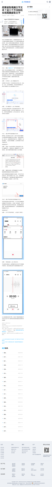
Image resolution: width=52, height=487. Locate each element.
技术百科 (2, 456)
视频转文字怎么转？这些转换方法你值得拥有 (5, 414)
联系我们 (34, 450)
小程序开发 (33, 475)
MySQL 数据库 (33, 470)
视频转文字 (10, 68)
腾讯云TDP (24, 452)
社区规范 (34, 447)
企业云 (32, 468)
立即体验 (21, 21)
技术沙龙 (2, 450)
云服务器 (23, 463)
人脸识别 (13, 468)
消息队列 (42, 463)
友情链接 (34, 452)
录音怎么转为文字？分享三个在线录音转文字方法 (5, 406)
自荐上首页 (13, 450)
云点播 (13, 475)
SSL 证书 (42, 470)
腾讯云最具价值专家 (25, 447)
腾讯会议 (23, 468)
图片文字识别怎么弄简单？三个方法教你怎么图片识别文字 (5, 361)
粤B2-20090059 (29, 483)
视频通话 (13, 470)
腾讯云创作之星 (25, 450)
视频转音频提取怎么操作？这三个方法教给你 (5, 377)
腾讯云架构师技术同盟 (26, 449)
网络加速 (13, 464)
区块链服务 (33, 463)
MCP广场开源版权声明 (37, 454)
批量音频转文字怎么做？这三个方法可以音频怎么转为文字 (5, 365)
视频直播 (13, 466)
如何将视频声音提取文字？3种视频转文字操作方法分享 (5, 426)
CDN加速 (42, 468)
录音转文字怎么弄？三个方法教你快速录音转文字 (5, 418)
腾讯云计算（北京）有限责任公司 (18, 484)
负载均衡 (23, 474)
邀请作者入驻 (13, 449)
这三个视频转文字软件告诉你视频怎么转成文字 (5, 389)
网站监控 (42, 475)
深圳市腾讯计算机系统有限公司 (13, 483)
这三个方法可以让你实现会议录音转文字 (5, 393)
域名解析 (32, 464)
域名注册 (13, 463)
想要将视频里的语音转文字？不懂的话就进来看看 (5, 398)
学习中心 (2, 454)
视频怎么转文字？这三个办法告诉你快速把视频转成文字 (5, 352)
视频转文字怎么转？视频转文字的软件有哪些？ (5, 402)
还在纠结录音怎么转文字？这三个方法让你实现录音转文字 (5, 373)
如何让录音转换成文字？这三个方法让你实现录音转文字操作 (5, 381)
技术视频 (2, 452)
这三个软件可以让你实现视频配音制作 (5, 422)
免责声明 (34, 449)
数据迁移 (13, 476)
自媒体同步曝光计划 (15, 447)
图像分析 (23, 470)
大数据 (23, 475)
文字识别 (42, 474)
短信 (32, 474)
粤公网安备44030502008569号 (39, 483)
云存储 (41, 464)
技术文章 (2, 447)
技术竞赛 (13, 452)
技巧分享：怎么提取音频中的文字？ (5, 357)
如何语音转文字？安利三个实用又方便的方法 (5, 430)
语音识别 (13, 471)
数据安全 (13, 474)
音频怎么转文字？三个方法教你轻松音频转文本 (5, 369)
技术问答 (2, 449)
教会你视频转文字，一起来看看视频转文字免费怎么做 (5, 385)
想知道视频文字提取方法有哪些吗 (5, 410)
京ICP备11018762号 (36, 484)
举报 (23, 15)
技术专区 (2, 457)
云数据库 (23, 464)
